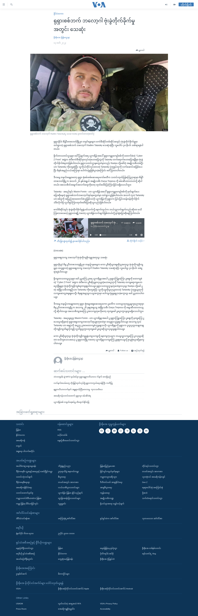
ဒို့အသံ (144, 493)
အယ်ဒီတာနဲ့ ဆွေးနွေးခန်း (26, 466)
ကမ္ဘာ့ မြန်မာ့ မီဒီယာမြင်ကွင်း (27, 504)
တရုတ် (19, 446)
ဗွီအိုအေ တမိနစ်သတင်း (151, 548)
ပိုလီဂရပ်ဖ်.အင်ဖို (106, 553)
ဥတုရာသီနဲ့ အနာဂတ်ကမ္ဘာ (68, 471)
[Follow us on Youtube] (114, 430)
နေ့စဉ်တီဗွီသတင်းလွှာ (24, 548)
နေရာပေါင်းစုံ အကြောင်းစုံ (152, 487)
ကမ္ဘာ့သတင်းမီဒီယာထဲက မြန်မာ (28, 498)
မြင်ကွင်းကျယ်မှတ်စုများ (110, 471)
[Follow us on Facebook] (101, 430)
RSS (59, 430)
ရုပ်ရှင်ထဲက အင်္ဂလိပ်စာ (109, 518)
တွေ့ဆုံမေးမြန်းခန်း (65, 559)
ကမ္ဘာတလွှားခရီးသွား (108, 477)
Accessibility (105, 609)
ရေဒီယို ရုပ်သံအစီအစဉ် (25, 553)
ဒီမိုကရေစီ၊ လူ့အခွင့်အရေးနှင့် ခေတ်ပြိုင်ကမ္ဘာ (34, 471)
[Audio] (166, 4)
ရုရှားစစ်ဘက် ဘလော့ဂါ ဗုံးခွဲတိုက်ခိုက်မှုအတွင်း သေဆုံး (116, 222)
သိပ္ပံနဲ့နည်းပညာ (64, 466)
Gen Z (144, 482)
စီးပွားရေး (62, 477)
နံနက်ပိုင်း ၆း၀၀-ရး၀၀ (25, 533)
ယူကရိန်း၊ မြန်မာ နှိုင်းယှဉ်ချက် (70, 493)
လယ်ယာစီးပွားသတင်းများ (68, 487)
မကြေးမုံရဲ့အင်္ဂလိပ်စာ (66, 518)
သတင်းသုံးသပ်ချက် (24, 477)
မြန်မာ (18, 430)
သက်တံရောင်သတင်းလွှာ (152, 498)
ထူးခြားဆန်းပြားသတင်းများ (69, 498)
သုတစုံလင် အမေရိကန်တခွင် (153, 477)
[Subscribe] (146, 430)
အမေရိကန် (20, 440)
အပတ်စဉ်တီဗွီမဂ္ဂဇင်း (24, 559)
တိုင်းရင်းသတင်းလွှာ (150, 466)
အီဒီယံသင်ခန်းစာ (23, 518)
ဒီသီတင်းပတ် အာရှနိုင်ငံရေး (111, 482)
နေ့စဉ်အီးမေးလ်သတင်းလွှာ (68, 440)
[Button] (140, 50)
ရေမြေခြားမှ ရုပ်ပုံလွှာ (108, 548)
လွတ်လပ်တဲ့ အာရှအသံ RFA (69, 603)
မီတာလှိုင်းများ (64, 574)
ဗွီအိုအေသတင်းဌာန (101, 226)
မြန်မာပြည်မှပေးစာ (107, 466)
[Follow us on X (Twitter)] (107, 430)
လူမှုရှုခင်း (62, 504)
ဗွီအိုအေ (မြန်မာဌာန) (62, 37)
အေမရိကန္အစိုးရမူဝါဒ (66, 609)
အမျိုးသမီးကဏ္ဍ (107, 498)
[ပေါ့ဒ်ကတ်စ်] (139, 430)
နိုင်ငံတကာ (58, 14)
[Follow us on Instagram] (120, 430)
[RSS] (133, 430)
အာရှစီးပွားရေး (106, 487)
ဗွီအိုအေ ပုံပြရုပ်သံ (107, 559)
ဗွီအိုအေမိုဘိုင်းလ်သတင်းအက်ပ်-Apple (73, 589)
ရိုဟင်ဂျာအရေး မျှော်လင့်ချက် (112, 504)
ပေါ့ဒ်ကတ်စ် (62, 435)
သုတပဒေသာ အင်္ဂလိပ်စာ (152, 518)
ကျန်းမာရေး (105, 493)
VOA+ (18, 589)
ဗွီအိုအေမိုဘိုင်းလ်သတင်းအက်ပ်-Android (116, 589)
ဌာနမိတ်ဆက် (21, 574)
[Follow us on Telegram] (127, 430)
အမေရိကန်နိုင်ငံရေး (24, 487)
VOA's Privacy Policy (109, 603)
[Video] (175, 4)
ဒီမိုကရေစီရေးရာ (23, 482)
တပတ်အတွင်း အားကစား (68, 482)
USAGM (19, 603)
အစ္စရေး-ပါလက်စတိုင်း (25, 451)
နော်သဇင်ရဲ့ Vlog (149, 553)
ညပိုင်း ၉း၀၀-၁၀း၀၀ (66, 533)
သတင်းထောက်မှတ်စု (24, 493)
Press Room (21, 609)
